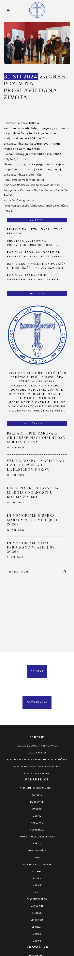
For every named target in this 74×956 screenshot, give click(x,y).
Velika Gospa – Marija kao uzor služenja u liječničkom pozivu (36, 465)
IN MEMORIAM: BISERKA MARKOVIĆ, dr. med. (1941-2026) (33, 520)
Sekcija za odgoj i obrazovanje (37, 746)
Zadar (37, 941)
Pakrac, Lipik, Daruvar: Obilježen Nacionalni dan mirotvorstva (36, 438)
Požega (37, 871)
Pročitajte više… (49, 410)
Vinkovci (37, 913)
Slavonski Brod (37, 899)
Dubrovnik (37, 802)
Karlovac (37, 823)
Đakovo (37, 809)
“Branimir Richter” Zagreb (37, 788)
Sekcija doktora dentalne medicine (37, 766)
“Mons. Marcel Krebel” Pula (37, 836)
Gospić (37, 816)
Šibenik (37, 885)
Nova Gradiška (37, 850)
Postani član (37, 702)
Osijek (37, 857)
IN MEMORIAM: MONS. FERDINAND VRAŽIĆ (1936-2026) (32, 547)
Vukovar (37, 927)
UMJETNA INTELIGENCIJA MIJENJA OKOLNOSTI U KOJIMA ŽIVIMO (33, 492)
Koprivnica (37, 830)
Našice (37, 843)
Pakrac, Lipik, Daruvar (37, 864)
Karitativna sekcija (37, 773)
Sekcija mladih (37, 752)
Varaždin (37, 906)
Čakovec (37, 795)
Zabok (37, 934)
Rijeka (37, 878)
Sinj (37, 892)
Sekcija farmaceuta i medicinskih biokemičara (37, 759)
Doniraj (37, 671)
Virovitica (37, 920)
